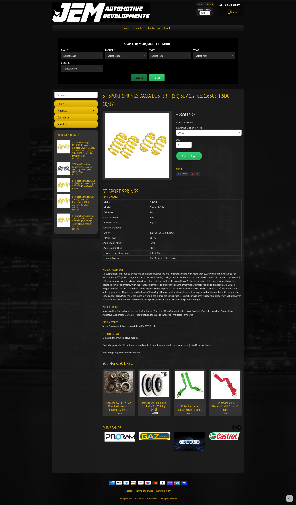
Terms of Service (144, 490)
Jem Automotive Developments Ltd (146, 499)
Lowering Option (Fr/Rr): (189, 127)
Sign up (210, 4)
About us (168, 28)
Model (109, 50)
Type (152, 50)
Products (137, 28)
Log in (199, 4)
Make (64, 50)
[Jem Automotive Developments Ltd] (101, 12)
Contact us (154, 28)
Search (129, 490)
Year (196, 50)
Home (126, 28)
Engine (65, 62)
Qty (178, 139)
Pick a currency (204, 10)
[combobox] (82, 55)
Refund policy (163, 490)
